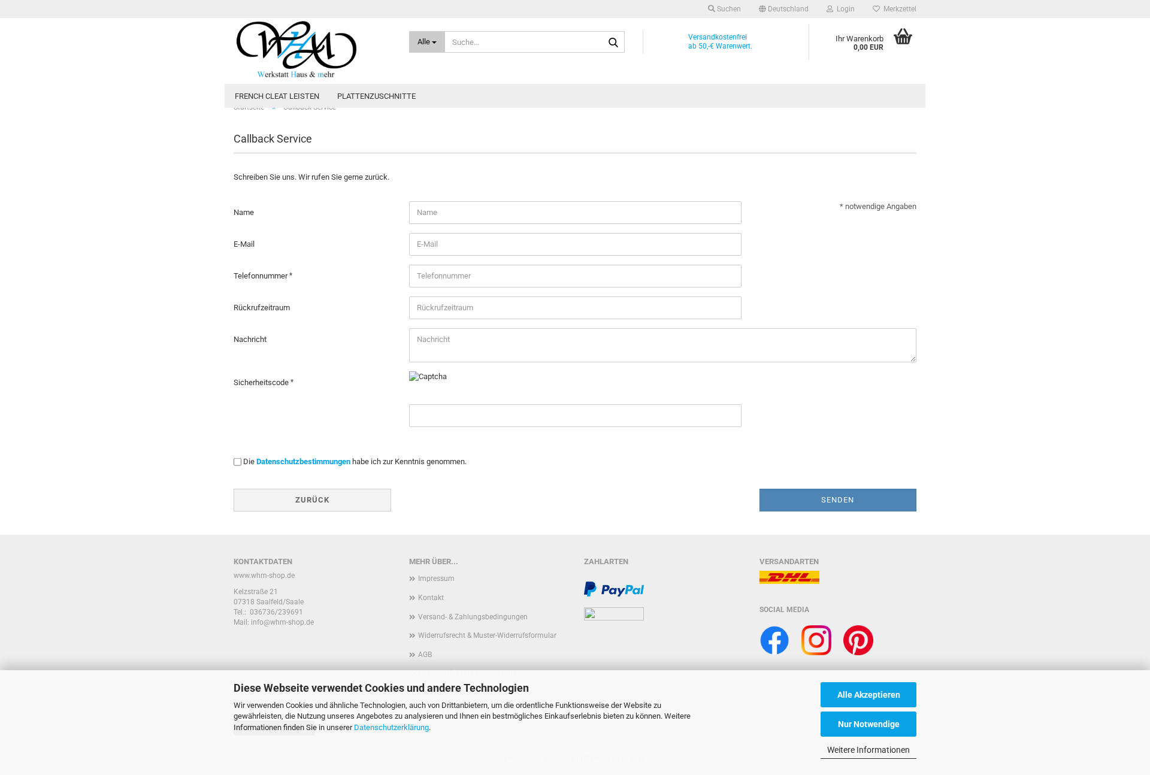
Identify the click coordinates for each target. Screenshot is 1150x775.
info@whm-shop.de (282, 622)
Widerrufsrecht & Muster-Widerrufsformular (487, 635)
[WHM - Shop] (312, 51)
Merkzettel (898, 9)
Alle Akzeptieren (868, 695)
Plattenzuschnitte (376, 96)
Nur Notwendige (869, 724)
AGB (425, 654)
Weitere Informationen (868, 750)
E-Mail (244, 244)
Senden (837, 499)
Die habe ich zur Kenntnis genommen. (355, 461)
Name (244, 212)
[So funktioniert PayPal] (614, 589)
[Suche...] (613, 42)
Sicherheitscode (262, 382)
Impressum (436, 578)
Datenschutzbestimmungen (303, 461)
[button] (784, 9)
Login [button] (844, 9)
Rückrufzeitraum (262, 307)
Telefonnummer (261, 275)
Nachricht (250, 339)
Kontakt (431, 598)
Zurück (312, 499)
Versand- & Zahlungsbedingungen (473, 617)
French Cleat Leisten (277, 96)
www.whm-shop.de (264, 575)
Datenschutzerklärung (391, 727)
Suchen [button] (728, 9)
